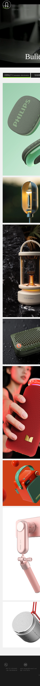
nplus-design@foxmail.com (28, 668)
